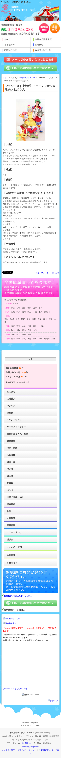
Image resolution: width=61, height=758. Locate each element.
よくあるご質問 (14, 547)
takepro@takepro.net (30, 747)
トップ (6, 78)
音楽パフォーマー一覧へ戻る (47, 273)
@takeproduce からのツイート (15, 689)
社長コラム (12, 563)
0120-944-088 (25, 743)
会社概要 (11, 555)
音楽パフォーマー (27, 78)
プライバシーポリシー (27, 750)
